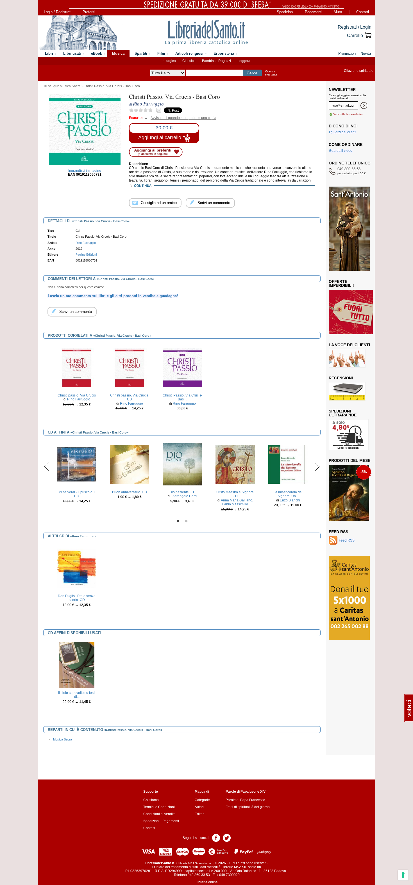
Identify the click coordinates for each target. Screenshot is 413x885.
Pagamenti (313, 12)
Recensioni (341, 378)
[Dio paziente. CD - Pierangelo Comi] (182, 464)
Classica (189, 61)
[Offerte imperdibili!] (353, 312)
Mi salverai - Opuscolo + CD (76, 494)
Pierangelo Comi (184, 496)
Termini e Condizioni (159, 807)
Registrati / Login (354, 27)
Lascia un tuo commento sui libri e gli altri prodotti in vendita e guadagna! (113, 296)
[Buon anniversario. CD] (129, 464)
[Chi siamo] (78, 32)
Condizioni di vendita (159, 814)
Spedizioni (285, 12)
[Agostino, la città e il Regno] (349, 493)
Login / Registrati (57, 12)
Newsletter (342, 89)
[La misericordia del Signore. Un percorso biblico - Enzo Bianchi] (288, 464)
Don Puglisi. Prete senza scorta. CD (77, 598)
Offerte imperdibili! (341, 283)
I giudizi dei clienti (342, 132)
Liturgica (169, 61)
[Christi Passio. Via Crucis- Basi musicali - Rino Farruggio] (182, 367)
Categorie (202, 800)
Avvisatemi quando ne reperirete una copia (179, 118)
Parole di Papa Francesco (245, 800)
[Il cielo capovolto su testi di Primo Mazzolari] (76, 665)
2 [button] (186, 521)
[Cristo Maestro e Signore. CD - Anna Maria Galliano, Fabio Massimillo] (235, 464)
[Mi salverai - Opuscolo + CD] (76, 464)
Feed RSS (338, 531)
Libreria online (207, 882)
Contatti (362, 12)
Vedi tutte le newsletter (348, 114)
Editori (200, 814)
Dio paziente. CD (182, 492)
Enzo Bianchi (290, 500)
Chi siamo (151, 800)
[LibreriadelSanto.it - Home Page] (206, 32)
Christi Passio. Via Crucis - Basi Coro (111, 86)
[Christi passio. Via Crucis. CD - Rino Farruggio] (129, 367)
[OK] (363, 105)
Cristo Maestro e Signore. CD (235, 494)
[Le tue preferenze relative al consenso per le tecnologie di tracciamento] (403, 875)
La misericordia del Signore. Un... (288, 494)
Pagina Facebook (216, 837)
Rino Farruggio (86, 242)
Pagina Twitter (227, 837)
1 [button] (178, 521)
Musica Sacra (70, 86)
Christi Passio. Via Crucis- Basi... (182, 397)
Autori (199, 807)
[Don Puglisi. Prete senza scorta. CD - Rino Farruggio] (76, 568)
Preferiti (89, 12)
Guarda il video (340, 151)
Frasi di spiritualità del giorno (248, 807)
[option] (76, 382)
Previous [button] (46, 466)
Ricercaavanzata (271, 73)
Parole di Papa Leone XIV (246, 792)
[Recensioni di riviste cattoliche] (347, 391)
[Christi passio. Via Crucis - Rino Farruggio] (76, 367)
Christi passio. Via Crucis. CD (129, 397)
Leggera (243, 61)
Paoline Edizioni (86, 254)
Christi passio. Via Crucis (77, 395)
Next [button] (317, 466)
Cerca (252, 73)
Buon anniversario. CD (129, 492)
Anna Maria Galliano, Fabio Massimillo (237, 502)
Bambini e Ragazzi (216, 61)
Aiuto (337, 12)
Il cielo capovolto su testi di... (76, 695)
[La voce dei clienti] (347, 358)
